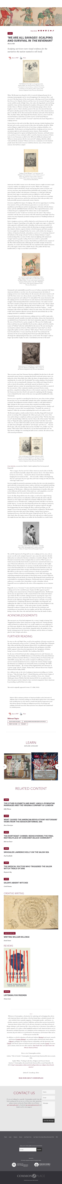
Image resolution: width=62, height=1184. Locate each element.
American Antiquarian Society (27, 1160)
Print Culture (13, 724)
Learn (10, 1137)
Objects (11, 1041)
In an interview (11, 466)
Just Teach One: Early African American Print (43, 1137)
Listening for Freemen (15, 995)
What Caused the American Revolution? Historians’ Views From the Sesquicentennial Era (43, 766)
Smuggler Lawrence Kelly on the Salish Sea (26, 852)
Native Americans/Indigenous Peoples (35, 721)
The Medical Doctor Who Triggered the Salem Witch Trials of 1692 (28, 867)
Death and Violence (14, 721)
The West (23, 724)
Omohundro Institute (37, 1160)
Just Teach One (37, 1045)
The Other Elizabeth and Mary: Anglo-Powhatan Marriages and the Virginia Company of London (17, 766)
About (20, 1137)
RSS (57, 1137)
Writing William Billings (16, 937)
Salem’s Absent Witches (16, 883)
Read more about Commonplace (31, 1078)
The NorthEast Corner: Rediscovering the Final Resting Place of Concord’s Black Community (28, 837)
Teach (5, 1137)
